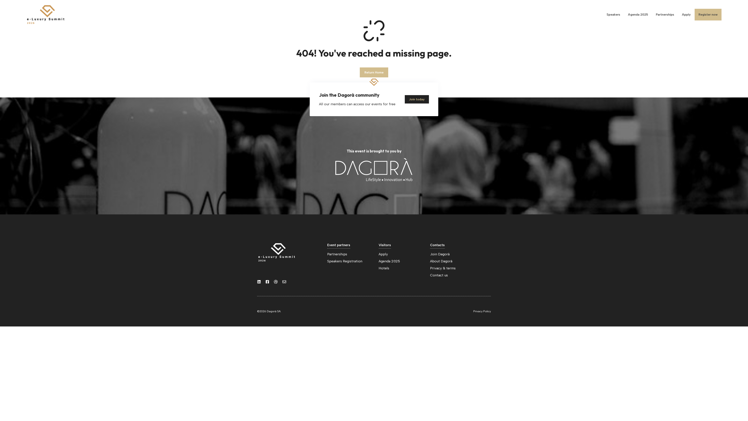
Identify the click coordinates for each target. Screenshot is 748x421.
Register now (708, 14)
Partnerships (665, 14)
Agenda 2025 (638, 14)
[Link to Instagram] (259, 282)
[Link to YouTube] (267, 282)
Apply (686, 14)
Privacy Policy (482, 311)
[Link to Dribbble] (276, 282)
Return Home (374, 72)
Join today (417, 99)
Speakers (613, 14)
